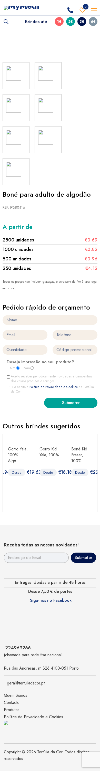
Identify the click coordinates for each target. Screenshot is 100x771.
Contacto (11, 702)
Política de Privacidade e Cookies (53, 386)
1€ (59, 21)
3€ (81, 21)
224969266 (18, 648)
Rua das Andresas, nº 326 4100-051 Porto (41, 668)
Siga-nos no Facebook (51, 600)
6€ (93, 21)
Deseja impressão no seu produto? (40, 362)
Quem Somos (15, 695)
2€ (70, 21)
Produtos (11, 710)
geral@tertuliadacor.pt (26, 683)
